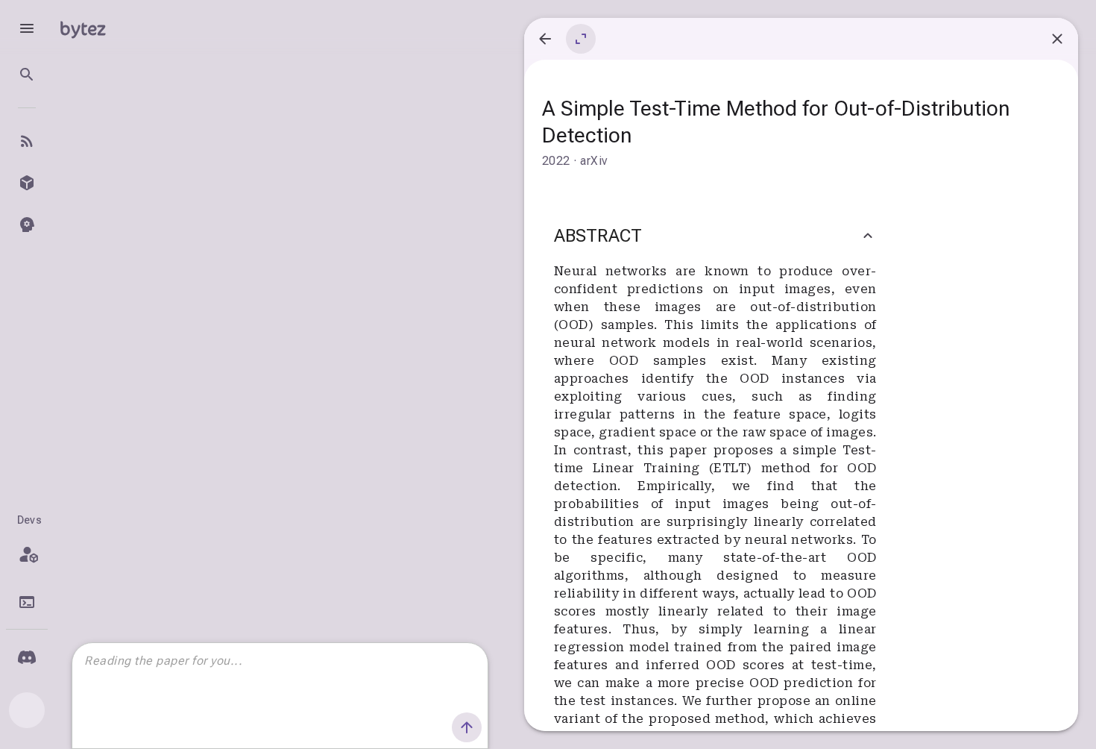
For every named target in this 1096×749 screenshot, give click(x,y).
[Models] (27, 183)
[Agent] (27, 224)
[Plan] (27, 554)
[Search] (27, 74)
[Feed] (27, 141)
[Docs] (27, 602)
